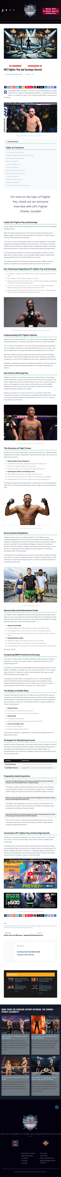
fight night (18, 386)
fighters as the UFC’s (43, 397)
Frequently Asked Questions (13, 182)
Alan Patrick (6, 926)
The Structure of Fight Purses (13, 164)
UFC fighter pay (11, 346)
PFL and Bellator (16, 66)
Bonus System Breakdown (12, 167)
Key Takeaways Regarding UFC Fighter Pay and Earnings (20, 155)
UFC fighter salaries (33, 339)
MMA (10, 66)
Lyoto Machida (53, 926)
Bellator (47, 661)
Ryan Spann (11, 927)
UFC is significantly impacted (23, 377)
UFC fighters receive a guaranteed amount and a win (21, 285)
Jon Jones (47, 670)
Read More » (17, 984)
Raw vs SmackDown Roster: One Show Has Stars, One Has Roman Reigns (46, 980)
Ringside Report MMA (33, 66)
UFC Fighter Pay (32, 90)
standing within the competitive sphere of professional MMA (22, 855)
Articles (6, 66)
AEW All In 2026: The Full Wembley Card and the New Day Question (22, 980)
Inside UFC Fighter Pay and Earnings (15, 152)
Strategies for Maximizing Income (14, 179)
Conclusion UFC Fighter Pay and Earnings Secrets (18, 185)
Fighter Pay (10, 241)
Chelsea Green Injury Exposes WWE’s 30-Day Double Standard (20, 987)
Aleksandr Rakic (13, 926)
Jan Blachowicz (38, 926)
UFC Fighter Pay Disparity (19, 927)
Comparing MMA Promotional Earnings (15, 173)
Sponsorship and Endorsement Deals (15, 170)
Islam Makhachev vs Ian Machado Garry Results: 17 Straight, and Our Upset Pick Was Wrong (46, 988)
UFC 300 (21, 528)
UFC (41, 66)
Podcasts (24, 66)
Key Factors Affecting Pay (12, 161)
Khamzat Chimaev (46, 926)
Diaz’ (22, 226)
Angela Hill (26, 926)
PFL (17, 663)
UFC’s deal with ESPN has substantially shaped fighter (34, 393)
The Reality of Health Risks (12, 176)
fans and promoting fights (35, 768)
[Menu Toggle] (30, 22)
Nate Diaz (6, 927)
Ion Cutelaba (31, 926)
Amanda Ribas (20, 926)
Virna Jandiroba (29, 927)
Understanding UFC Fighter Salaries (15, 158)
